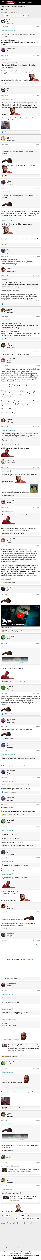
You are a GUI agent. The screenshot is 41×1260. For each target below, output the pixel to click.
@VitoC (4, 34)
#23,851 (38, 27)
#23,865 (38, 594)
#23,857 (38, 275)
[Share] (34, 27)
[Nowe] (35, 2)
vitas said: (5, 279)
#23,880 (38, 1186)
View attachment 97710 (10, 444)
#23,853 (38, 95)
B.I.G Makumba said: (8, 1020)
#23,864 (38, 546)
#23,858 (38, 316)
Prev (8, 16)
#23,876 (38, 990)
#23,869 (38, 751)
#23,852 (38, 55)
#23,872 (38, 827)
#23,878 (38, 1120)
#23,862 (38, 467)
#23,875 (38, 940)
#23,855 (38, 188)
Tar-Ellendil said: (6, 861)
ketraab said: (5, 647)
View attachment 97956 (10, 838)
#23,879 (38, 1163)
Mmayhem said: (6, 781)
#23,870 (38, 777)
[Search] (39, 2)
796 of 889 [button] (15, 16)
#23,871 (38, 804)
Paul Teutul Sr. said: (7, 430)
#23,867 (38, 693)
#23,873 (38, 858)
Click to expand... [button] (20, 662)
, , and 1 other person (19, 846)
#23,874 (38, 912)
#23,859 (38, 351)
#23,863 (38, 507)
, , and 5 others (14, 533)
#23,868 (38, 726)
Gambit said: (5, 471)
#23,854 (38, 144)
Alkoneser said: (6, 1072)
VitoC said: (5, 59)
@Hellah (3, 165)
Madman (4, 12)
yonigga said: (6, 1189)
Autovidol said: (6, 511)
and (8, 339)
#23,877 (38, 1069)
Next (22, 16)
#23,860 (38, 366)
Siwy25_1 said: (6, 220)
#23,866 (38, 643)
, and (15, 681)
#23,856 (38, 256)
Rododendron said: (7, 30)
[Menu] (2, 2)
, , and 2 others (15, 631)
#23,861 (38, 426)
